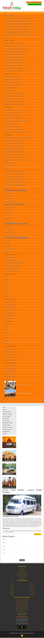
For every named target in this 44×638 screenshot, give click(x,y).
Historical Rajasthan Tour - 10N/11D (13, 85)
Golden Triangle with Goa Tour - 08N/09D (16, 32)
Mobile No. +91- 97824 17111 (34, 4)
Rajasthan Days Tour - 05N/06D (12, 96)
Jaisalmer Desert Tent (10, 90)
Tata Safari (7, 226)
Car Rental (6, 187)
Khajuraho (7, 335)
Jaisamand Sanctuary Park (11, 260)
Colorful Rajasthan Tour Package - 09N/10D (15, 48)
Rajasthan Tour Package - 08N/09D (13, 65)
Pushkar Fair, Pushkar (10, 354)
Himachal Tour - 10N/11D (11, 123)
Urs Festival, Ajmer (9, 379)
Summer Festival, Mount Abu (12, 357)
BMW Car (7, 215)
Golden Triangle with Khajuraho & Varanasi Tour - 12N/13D (20, 29)
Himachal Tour (22, 611)
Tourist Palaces (7, 251)
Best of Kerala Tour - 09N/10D (12, 115)
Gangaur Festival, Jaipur (10, 368)
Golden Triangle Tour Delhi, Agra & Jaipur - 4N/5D (18, 21)
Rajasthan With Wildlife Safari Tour (22, 603)
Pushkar (6, 293)
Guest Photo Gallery (22, 577)
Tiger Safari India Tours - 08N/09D (13, 148)
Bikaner (6, 279)
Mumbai (6, 338)
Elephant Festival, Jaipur (10, 376)
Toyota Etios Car (9, 193)
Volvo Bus (7, 240)
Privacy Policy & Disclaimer (22, 573)
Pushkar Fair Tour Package (11, 87)
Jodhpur (6, 288)
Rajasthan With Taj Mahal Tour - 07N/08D (15, 62)
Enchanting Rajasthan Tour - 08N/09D (14, 57)
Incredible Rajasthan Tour (22, 602)
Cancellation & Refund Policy (22, 574)
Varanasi (7, 340)
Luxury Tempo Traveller (10, 249)
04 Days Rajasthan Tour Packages (22, 605)
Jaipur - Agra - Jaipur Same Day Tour (14, 176)
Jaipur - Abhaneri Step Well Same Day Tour (16, 182)
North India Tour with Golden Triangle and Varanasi (17, 160)
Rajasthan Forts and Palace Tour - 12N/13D (15, 104)
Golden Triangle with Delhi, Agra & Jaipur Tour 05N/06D (19, 23)
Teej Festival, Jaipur (9, 371)
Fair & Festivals (7, 343)
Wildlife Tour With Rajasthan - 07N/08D (14, 101)
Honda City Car (8, 218)
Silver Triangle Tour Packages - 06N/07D (14, 151)
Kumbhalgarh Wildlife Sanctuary (12, 265)
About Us (22, 568)
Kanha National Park (9, 307)
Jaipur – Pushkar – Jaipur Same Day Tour (15, 173)
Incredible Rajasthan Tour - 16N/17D (13, 60)
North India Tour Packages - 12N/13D (14, 143)
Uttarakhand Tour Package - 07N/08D (14, 129)
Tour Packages (7, 37)
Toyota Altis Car (8, 212)
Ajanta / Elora (8, 324)
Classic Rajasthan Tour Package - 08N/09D (15, 51)
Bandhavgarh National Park (11, 301)
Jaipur (6, 282)
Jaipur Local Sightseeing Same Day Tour (15, 171)
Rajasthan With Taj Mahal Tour (22, 601)
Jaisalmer (7, 285)
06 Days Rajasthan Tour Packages (22, 608)
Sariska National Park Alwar (11, 271)
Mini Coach (7, 243)
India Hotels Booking (22, 570)
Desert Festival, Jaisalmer (11, 349)
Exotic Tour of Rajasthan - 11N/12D (13, 71)
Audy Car (7, 221)
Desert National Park (10, 257)
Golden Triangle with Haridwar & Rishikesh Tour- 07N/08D (20, 35)
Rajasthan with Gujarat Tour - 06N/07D (14, 157)
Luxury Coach (8, 246)
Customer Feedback (22, 575)
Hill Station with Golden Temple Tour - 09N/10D (16, 121)
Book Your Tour (37, 534)
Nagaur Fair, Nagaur (9, 351)
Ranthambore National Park (11, 268)
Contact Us (6, 401)
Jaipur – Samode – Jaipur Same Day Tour (15, 179)
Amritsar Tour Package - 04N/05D (13, 112)
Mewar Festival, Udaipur (10, 374)
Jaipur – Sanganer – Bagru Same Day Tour (16, 185)
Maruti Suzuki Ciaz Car (10, 201)
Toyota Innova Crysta (10, 235)
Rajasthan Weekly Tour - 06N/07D (13, 79)
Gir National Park (9, 318)
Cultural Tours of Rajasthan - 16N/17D (14, 54)
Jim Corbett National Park (11, 304)
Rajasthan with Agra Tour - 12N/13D (13, 98)
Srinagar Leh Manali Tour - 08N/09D (13, 140)
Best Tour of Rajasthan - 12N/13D (13, 82)
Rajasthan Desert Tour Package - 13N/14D (15, 46)
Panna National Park (9, 310)
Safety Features (22, 571)
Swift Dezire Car (9, 196)
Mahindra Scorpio (9, 232)
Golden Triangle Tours (9, 15)
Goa (6, 332)
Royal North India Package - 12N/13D (14, 110)
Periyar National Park (10, 315)
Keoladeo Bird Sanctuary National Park (14, 263)
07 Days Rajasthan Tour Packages (22, 609)
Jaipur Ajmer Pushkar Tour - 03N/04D (14, 93)
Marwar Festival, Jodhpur (11, 360)
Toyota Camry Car (9, 210)
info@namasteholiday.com (35, 2)
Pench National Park (9, 313)
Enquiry (5, 398)
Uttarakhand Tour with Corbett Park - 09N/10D (16, 132)
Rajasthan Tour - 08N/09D (11, 76)
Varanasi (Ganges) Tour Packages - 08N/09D (15, 118)
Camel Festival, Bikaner (10, 365)
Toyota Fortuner (8, 229)
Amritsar (7, 326)
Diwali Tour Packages (10, 162)
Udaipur (6, 296)
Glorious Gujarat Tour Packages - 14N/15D (15, 154)
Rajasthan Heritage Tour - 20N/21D (13, 43)
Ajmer (6, 276)
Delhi (6, 329)
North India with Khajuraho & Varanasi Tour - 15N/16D (18, 137)
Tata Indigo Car (8, 198)
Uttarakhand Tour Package (22, 612)
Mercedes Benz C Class (10, 207)
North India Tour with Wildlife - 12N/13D (15, 146)
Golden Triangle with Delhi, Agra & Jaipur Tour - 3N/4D (19, 18)
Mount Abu (7, 290)
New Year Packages (9, 165)
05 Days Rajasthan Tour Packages (22, 606)
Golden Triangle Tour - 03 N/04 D (22, 599)
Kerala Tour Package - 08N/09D (12, 126)
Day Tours (6, 168)
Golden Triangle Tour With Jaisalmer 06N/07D (17, 26)
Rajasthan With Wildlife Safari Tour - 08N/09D (16, 68)
